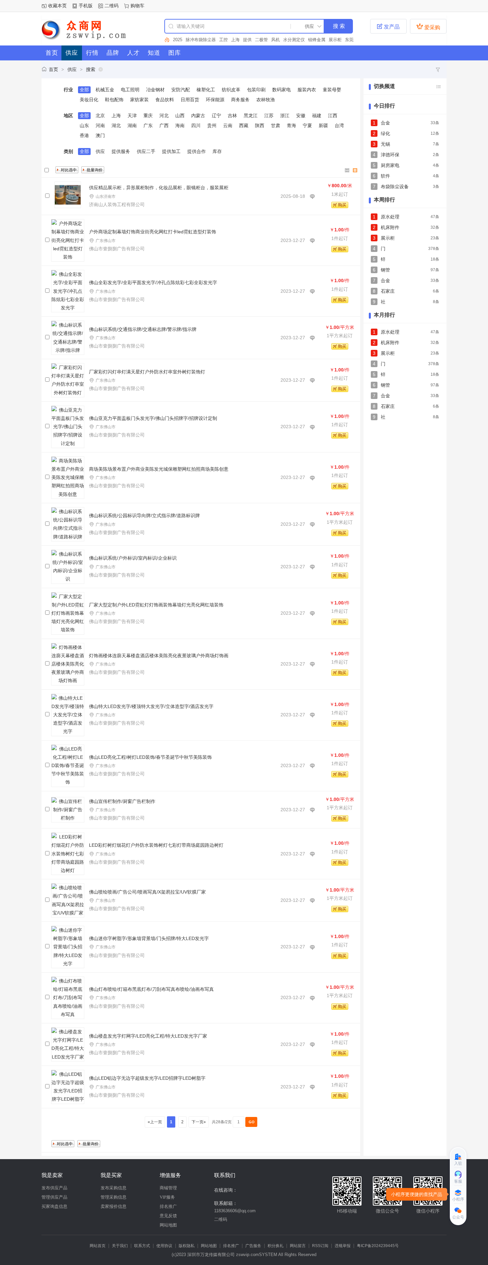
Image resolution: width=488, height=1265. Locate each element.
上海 (222, 39)
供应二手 (146, 151)
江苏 (269, 115)
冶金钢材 (155, 89)
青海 (291, 125)
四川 (196, 125)
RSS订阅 (320, 1245)
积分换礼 (276, 1245)
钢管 (385, 270)
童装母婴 (332, 89)
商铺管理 (168, 1187)
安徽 (300, 115)
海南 (180, 125)
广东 (148, 125)
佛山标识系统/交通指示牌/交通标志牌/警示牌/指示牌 (143, 329)
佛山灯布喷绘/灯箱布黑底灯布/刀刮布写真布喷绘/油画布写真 (151, 989)
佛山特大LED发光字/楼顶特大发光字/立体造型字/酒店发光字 (151, 706)
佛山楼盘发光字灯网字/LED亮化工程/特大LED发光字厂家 (148, 1036)
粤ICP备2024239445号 (378, 1245)
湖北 (116, 125)
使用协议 (164, 1245)
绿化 (385, 133)
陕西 (259, 125)
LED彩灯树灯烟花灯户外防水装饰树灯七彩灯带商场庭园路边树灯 (156, 845)
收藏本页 (57, 5)
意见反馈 (168, 1215)
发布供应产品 (54, 1187)
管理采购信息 (113, 1197)
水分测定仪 (281, 39)
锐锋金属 (304, 39)
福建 (316, 115)
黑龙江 (251, 115)
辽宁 (216, 115)
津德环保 (390, 154)
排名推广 (168, 1206)
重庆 (148, 115)
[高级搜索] (167, 39)
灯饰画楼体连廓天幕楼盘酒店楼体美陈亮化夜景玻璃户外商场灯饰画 (158, 655)
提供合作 (196, 151)
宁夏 (307, 125)
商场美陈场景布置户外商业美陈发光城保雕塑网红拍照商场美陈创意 (158, 469)
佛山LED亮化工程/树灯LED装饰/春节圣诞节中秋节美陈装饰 (150, 757)
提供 (234, 39)
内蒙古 (198, 115)
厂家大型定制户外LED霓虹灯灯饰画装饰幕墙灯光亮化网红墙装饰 (156, 604)
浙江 (284, 115)
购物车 (137, 5)
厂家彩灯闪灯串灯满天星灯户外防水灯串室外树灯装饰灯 (147, 371)
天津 (132, 115)
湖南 (132, 125)
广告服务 (253, 1245)
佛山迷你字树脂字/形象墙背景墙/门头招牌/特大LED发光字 (149, 938)
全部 (84, 89)
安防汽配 (180, 89)
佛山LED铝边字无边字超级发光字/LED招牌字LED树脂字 (147, 1078)
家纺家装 (139, 99)
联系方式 (142, 1245)
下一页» (199, 1122)
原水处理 (390, 216)
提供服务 (121, 151)
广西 (164, 125)
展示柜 (322, 39)
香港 (84, 135)
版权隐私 (187, 1245)
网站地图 (168, 1225)
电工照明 (130, 89)
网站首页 (98, 1245)
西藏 (243, 125)
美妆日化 (89, 99)
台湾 (339, 125)
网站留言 (298, 1245)
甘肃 (275, 125)
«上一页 (155, 1122)
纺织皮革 (231, 89)
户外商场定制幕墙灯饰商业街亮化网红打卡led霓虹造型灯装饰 (152, 231)
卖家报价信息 (113, 1206)
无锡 (385, 144)
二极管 (248, 39)
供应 (72, 69)
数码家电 (281, 89)
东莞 (336, 39)
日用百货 (190, 99)
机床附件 (390, 227)
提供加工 (171, 151)
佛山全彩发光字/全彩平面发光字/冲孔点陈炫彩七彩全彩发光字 (153, 282)
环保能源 (215, 99)
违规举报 (343, 1245)
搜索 (90, 69)
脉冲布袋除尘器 (188, 39)
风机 (263, 39)
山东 (84, 125)
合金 (385, 122)
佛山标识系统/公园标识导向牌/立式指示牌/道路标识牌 (144, 515)
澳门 (100, 135)
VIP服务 (167, 1197)
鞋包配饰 (114, 99)
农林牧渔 (265, 99)
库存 (217, 151)
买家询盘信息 (54, 1206)
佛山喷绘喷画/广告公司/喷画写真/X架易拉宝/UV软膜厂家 (147, 892)
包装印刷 (256, 89)
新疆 (323, 125)
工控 (210, 39)
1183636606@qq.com (235, 1210)
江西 (332, 115)
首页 (53, 69)
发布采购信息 (113, 1187)
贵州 (211, 125)
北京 (100, 115)
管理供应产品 (54, 1197)
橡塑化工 (206, 89)
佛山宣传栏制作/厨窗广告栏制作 (122, 801)
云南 (227, 125)
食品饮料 (164, 99)
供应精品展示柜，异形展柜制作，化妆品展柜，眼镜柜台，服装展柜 (158, 187)
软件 (348, 39)
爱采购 (428, 26)
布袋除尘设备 (395, 186)
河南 (100, 125)
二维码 (112, 5)
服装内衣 (306, 89)
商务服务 (240, 99)
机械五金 (105, 89)
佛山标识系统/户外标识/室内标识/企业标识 (133, 558)
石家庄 (388, 291)
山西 (180, 115)
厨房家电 (390, 165)
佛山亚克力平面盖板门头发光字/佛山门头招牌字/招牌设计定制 (153, 418)
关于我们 (120, 1245)
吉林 (232, 115)
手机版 (86, 5)
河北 (164, 115)
